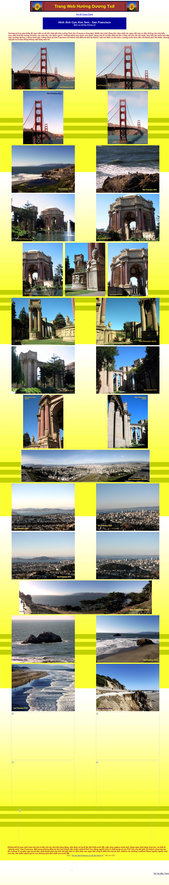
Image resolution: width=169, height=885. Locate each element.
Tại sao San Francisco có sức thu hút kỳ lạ (87, 855)
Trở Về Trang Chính (84, 14)
